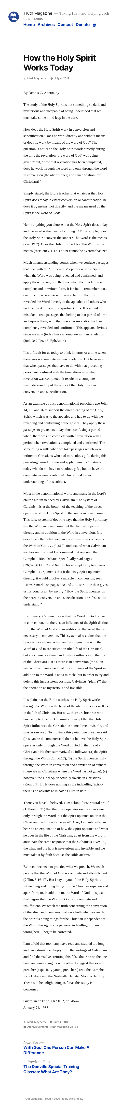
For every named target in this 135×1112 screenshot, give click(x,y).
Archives (46, 24)
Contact (65, 24)
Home (29, 24)
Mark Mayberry (36, 78)
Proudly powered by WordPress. (63, 1098)
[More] (94, 25)
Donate (83, 24)
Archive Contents (37, 1026)
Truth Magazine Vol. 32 (64, 1026)
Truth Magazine (37, 13)
